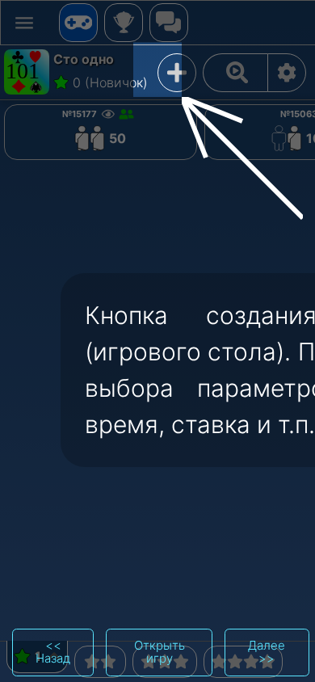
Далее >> (266, 652)
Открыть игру (159, 652)
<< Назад (53, 652)
